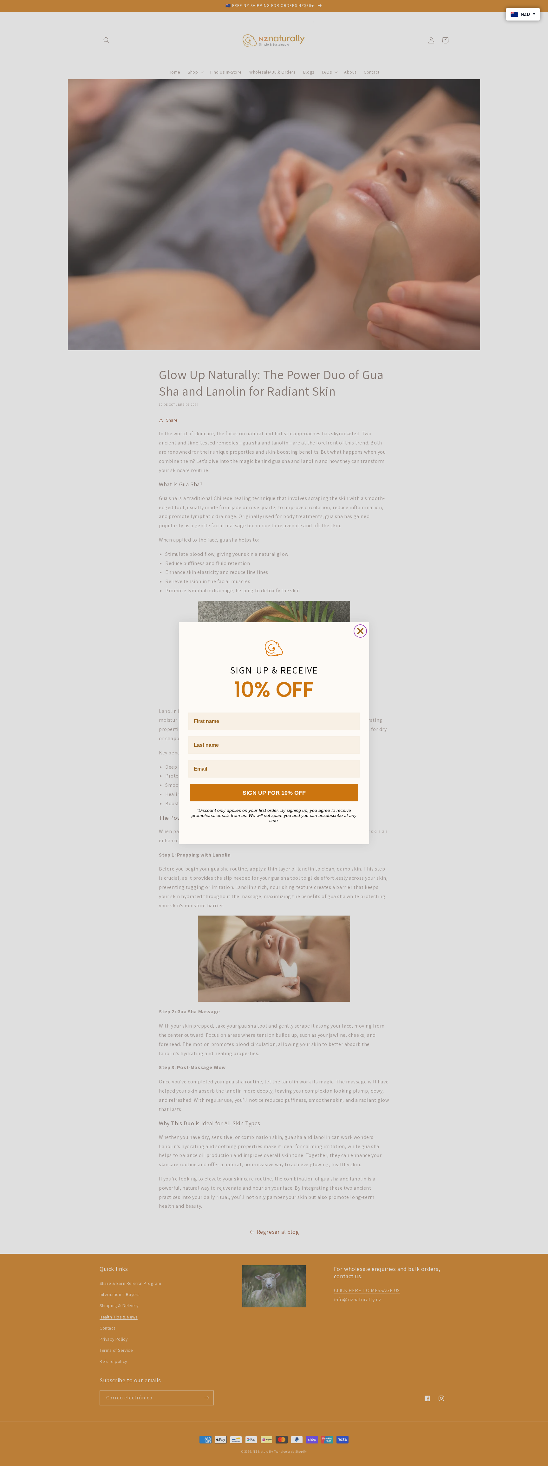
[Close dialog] (360, 631)
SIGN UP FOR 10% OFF (274, 793)
